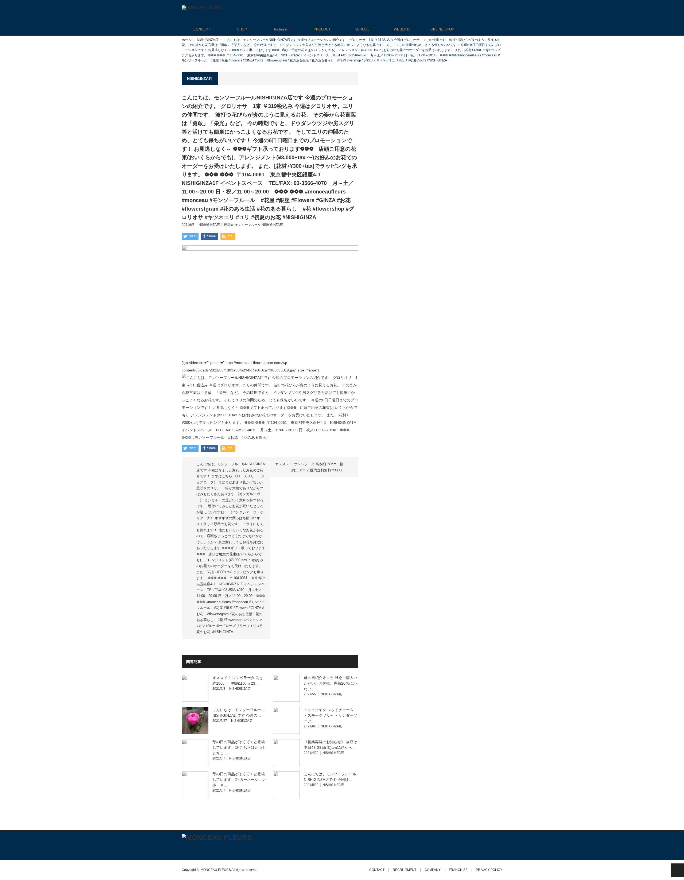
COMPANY (433, 870)
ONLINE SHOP (442, 29)
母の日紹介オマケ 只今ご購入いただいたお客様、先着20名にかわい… (330, 683)
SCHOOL (362, 29)
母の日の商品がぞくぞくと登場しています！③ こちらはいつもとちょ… (239, 747)
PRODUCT (322, 29)
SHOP (242, 29)
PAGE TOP (677, 870)
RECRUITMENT (404, 870)
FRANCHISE (458, 870)
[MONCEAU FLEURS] (201, 7)
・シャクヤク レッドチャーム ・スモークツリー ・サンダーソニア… (330, 715)
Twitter (184, 848)
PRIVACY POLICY (489, 870)
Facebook (193, 848)
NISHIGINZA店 (207, 40)
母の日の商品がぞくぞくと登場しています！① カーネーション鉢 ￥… (239, 779)
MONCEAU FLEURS (216, 870)
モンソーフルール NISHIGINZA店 (259, 225)
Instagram (282, 29)
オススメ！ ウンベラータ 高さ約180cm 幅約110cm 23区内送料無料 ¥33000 (309, 467)
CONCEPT (201, 29)
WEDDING (402, 29)
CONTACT (376, 870)
